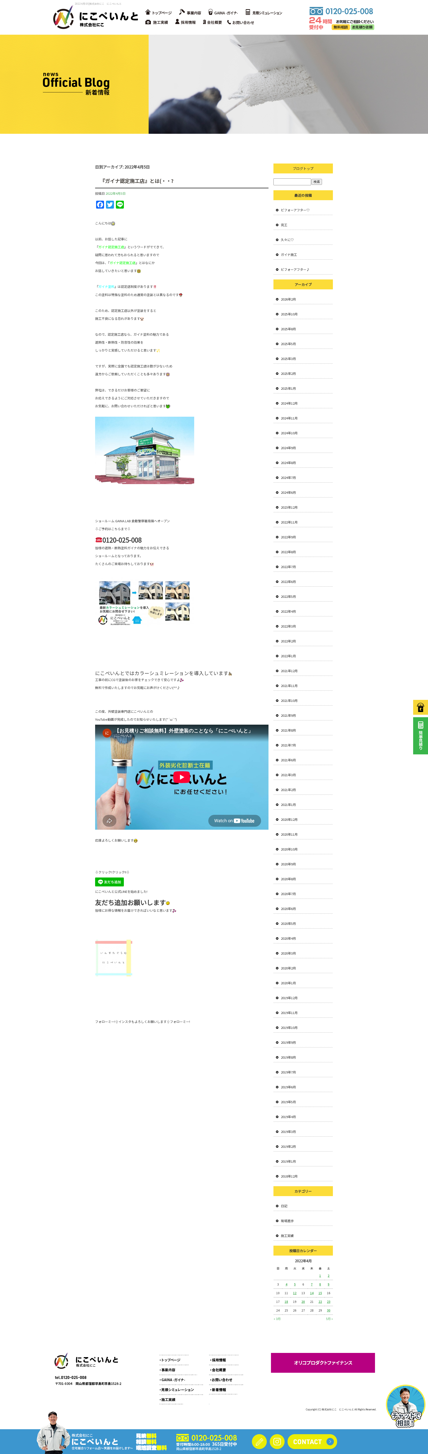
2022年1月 (288, 656)
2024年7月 (288, 477)
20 (303, 1301)
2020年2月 (288, 968)
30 (328, 1310)
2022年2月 (288, 641)
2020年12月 (289, 819)
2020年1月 (288, 983)
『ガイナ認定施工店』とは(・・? (136, 180)
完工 (284, 224)
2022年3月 (288, 626)
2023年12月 (289, 507)
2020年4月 (288, 938)
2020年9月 (288, 864)
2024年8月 (288, 462)
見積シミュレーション (263, 12)
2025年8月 (288, 329)
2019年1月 (288, 1161)
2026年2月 (288, 299)
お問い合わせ (242, 22)
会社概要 (214, 22)
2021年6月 (288, 760)
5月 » (329, 1319)
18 (286, 1301)
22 (320, 1301)
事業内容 (189, 12)
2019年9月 (288, 1042)
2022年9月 (288, 537)
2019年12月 (289, 997)
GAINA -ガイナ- (222, 12)
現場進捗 (287, 1220)
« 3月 (277, 1319)
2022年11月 (289, 522)
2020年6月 (288, 908)
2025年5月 (288, 343)
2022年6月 (288, 581)
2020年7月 (288, 893)
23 (328, 1301)
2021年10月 (289, 700)
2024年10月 (289, 433)
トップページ (158, 12)
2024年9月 (288, 447)
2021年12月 (289, 670)
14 (312, 1293)
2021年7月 (288, 745)
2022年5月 (288, 596)
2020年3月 (288, 953)
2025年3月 (288, 358)
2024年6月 (288, 492)
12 (294, 1293)
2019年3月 (288, 1131)
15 (320, 1293)
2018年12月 (289, 1176)
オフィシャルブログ (222, 1387)
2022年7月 (288, 566)
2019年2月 (288, 1146)
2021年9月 (288, 715)
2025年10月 (289, 314)
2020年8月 (288, 879)
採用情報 (187, 22)
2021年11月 (289, 685)
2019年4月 (288, 1116)
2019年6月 (288, 1087)
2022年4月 (288, 611)
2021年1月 (288, 804)
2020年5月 (288, 923)
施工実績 (157, 22)
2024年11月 (289, 418)
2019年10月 (289, 1027)
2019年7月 (288, 1072)
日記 (284, 1206)
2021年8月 (288, 730)
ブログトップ (303, 168)
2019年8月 (288, 1057)
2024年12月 (289, 403)
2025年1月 (288, 388)
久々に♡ (287, 239)
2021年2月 (288, 789)
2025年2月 (288, 373)
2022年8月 (288, 551)
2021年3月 (288, 774)
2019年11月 (289, 1012)
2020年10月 (289, 849)
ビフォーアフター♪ (295, 269)
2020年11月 (289, 834)
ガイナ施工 (289, 254)
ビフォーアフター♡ (295, 210)
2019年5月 (288, 1101)
